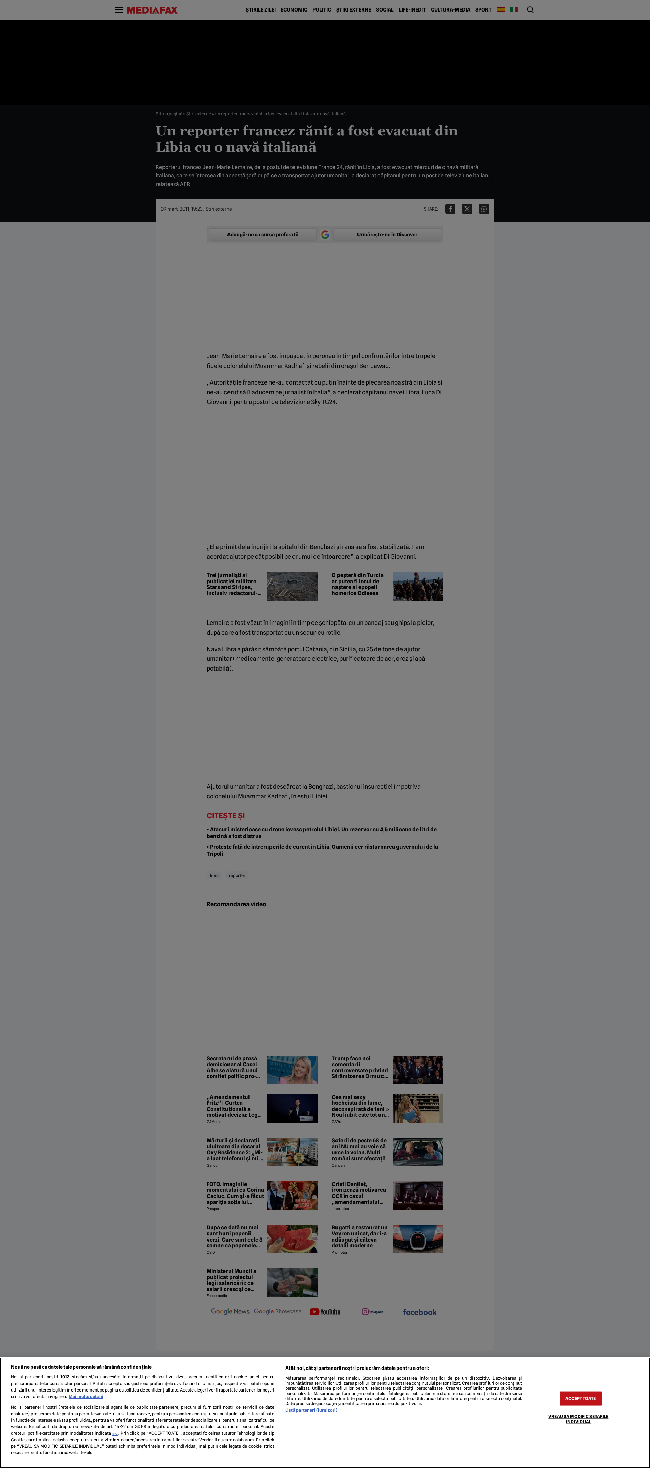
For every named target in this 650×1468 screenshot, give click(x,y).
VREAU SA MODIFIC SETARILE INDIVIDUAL (578, 1419)
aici (115, 1433)
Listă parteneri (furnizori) (311, 1410)
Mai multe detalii (86, 1396)
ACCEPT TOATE (580, 1398)
